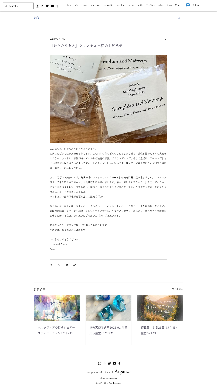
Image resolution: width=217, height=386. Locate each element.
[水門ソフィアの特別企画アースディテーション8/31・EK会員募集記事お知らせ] (57, 308)
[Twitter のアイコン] (47, 6)
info (36, 17)
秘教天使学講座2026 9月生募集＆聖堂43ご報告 (108, 330)
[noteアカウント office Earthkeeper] (42, 6)
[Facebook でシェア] (51, 264)
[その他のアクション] (165, 39)
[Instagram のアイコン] (37, 6)
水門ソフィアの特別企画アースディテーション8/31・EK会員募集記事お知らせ (56, 331)
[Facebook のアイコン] (57, 6)
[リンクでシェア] (74, 264)
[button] (179, 17)
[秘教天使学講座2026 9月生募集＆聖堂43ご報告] (109, 308)
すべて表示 (177, 289)
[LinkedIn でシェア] (66, 264)
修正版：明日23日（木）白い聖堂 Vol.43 (160, 330)
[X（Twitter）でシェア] (59, 264)
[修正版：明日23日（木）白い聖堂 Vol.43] (160, 308)
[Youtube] (52, 6)
